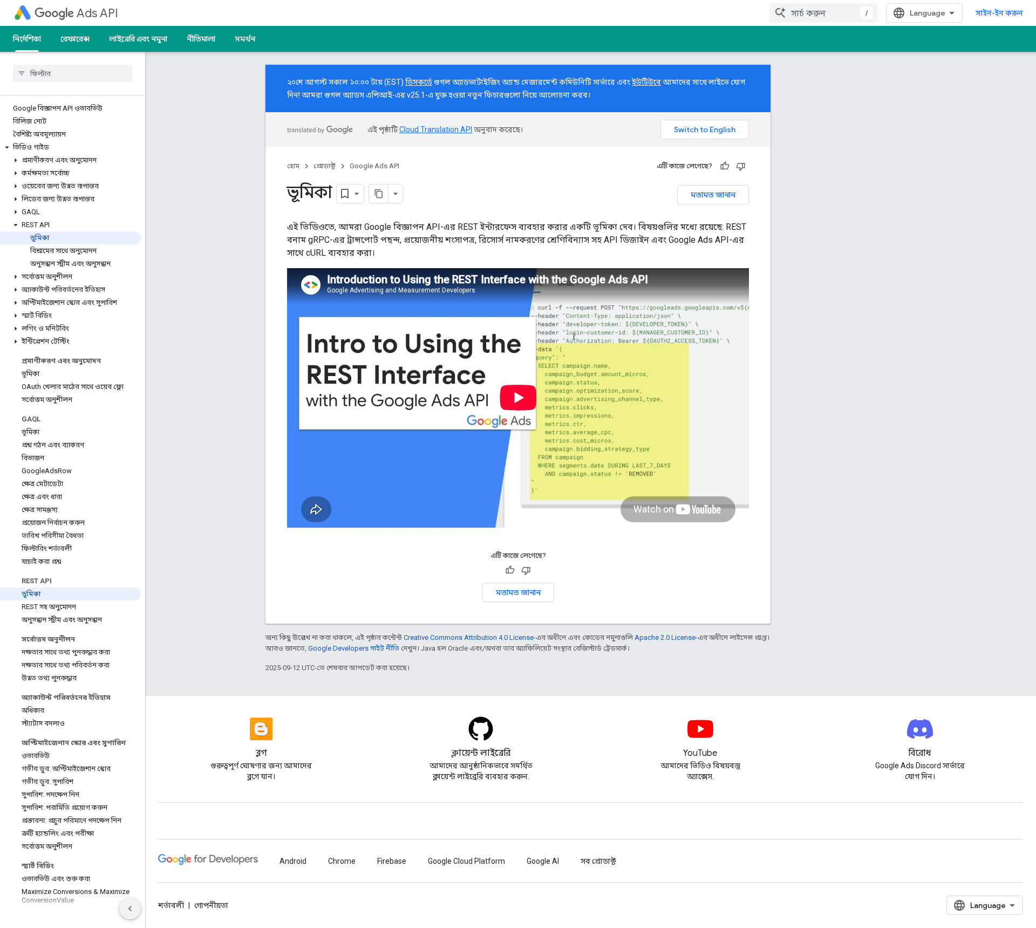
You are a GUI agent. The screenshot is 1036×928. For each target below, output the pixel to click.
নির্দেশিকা (27, 39)
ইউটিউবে (646, 82)
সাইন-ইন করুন (999, 13)
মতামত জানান (713, 195)
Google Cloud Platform (466, 861)
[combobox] (823, 13)
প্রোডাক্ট (324, 166)
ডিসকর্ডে (418, 82)
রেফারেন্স (75, 39)
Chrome (342, 861)
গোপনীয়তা (211, 905)
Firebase (391, 861)
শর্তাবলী (171, 905)
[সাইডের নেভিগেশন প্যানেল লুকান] (130, 908)
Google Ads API (374, 166)
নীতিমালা (201, 39)
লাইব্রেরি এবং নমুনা (138, 39)
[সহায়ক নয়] (741, 166)
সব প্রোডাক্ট (598, 861)
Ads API (97, 13)
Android (293, 861)
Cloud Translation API (435, 129)
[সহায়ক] (725, 166)
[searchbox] (72, 73)
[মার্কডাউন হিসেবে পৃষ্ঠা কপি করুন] (378, 194)
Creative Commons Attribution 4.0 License (469, 637)
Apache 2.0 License (665, 637)
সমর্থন (245, 39)
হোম (293, 166)
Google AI (543, 861)
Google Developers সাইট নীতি (353, 648)
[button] (70, 147)
